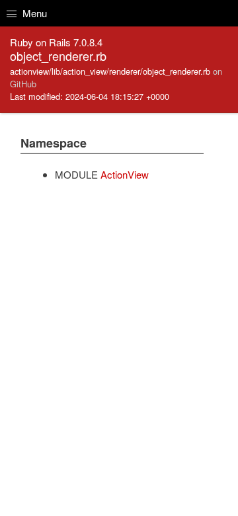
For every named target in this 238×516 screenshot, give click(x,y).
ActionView (124, 174)
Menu (33, 13)
